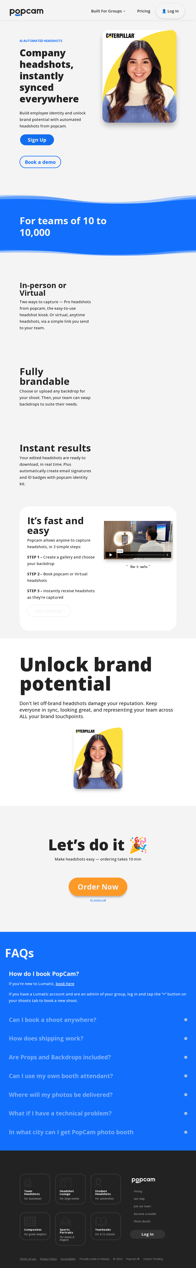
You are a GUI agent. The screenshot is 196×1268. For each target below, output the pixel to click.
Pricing (143, 11)
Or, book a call (98, 900)
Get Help (139, 1199)
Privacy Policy (48, 1259)
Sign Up (37, 139)
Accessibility (68, 1259)
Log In (147, 1234)
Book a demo (40, 162)
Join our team (142, 1206)
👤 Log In (170, 11)
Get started (49, 611)
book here (65, 983)
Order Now (98, 886)
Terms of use (28, 1259)
